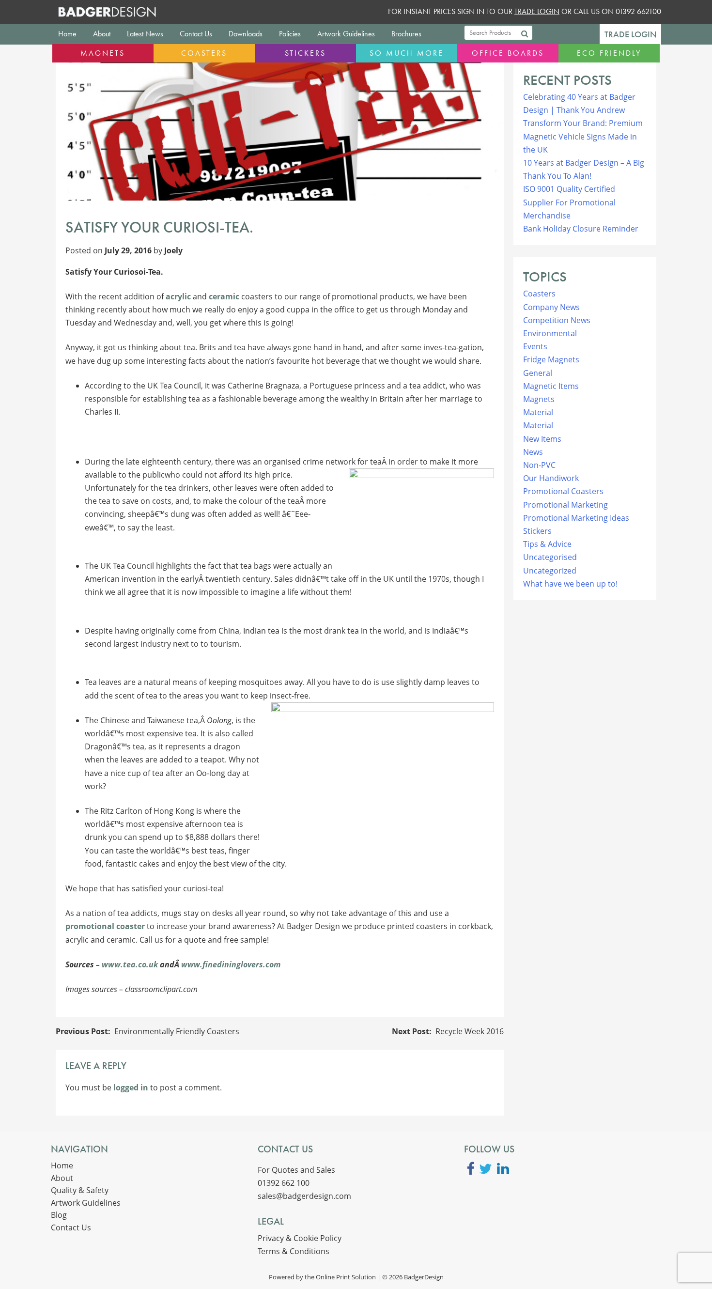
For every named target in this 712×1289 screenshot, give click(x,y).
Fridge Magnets (551, 359)
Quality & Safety (79, 1190)
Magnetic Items (551, 386)
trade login (536, 11)
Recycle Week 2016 (469, 1031)
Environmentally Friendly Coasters (176, 1031)
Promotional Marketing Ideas (576, 517)
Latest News (145, 34)
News (533, 452)
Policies (290, 34)
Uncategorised (550, 557)
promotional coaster (105, 926)
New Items (542, 439)
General (537, 373)
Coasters (204, 53)
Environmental (550, 333)
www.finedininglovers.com (230, 964)
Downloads (246, 34)
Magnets (102, 53)
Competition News (556, 320)
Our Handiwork (551, 478)
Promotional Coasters (563, 491)
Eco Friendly (609, 53)
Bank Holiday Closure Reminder (580, 228)
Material (538, 412)
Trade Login (630, 34)
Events (535, 346)
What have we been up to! (570, 583)
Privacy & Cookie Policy (299, 1238)
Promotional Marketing (565, 504)
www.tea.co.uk (130, 964)
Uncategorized (549, 570)
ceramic (224, 296)
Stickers (305, 53)
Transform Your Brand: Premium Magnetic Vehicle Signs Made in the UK (583, 136)
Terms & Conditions (293, 1251)
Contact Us (196, 34)
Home (67, 34)
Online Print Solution (346, 1277)
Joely (173, 250)
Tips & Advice (547, 544)
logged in (130, 1087)
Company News (551, 307)
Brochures (406, 34)
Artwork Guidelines (346, 34)
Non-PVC (539, 465)
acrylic (178, 296)
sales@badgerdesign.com (304, 1196)
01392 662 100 (284, 1183)
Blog (59, 1215)
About (101, 34)
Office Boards (508, 53)
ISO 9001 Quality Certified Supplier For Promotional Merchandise (569, 202)
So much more (407, 53)
